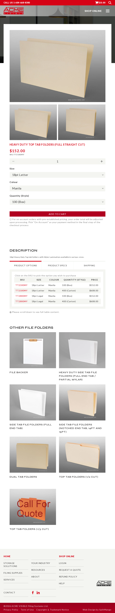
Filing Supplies (13, 573)
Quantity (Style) (19, 195)
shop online (93, 10)
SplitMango (105, 609)
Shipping (89, 265)
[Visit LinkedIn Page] (38, 592)
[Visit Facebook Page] (32, 592)
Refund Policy (68, 576)
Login (62, 563)
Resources (38, 570)
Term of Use (27, 609)
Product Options (25, 265)
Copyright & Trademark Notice (52, 609)
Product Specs (57, 265)
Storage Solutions (10, 564)
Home (7, 556)
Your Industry (40, 563)
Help (62, 583)
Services (9, 579)
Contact (9, 592)
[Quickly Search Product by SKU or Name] (109, 2)
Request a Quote (70, 570)
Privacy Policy (11, 609)
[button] (107, 11)
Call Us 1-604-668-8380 (17, 2)
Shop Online (66, 556)
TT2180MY (21, 285)
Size (12, 168)
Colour (14, 182)
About (35, 576)
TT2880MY (21, 296)
